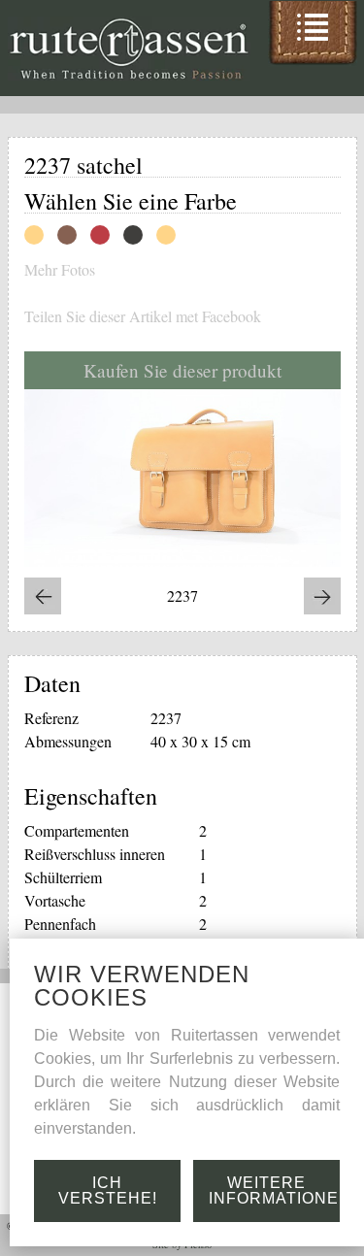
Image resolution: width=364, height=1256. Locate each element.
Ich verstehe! (107, 1190)
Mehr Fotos (59, 270)
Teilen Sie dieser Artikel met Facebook (142, 316)
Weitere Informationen (274, 1190)
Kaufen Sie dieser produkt (182, 370)
